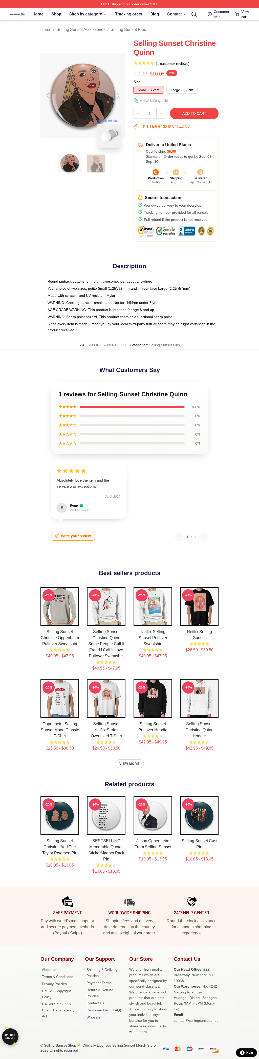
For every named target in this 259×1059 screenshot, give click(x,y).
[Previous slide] (48, 95)
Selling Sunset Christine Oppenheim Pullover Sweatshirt (60, 638)
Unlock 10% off (10, 1036)
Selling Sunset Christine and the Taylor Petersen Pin (59, 847)
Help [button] (249, 1052)
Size (137, 82)
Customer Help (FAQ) (104, 1010)
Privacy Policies (54, 984)
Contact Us (95, 1003)
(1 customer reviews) (172, 64)
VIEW (59, 621)
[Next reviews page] (203, 536)
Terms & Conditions (57, 977)
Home (45, 29)
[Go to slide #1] (70, 163)
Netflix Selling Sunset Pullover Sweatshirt (153, 638)
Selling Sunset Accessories (80, 29)
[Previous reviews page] (179, 536)
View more (129, 764)
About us (49, 970)
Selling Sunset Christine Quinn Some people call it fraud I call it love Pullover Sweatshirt (106, 644)
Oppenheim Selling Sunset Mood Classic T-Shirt (60, 730)
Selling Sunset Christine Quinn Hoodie (199, 730)
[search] (194, 14)
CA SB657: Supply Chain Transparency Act (58, 1010)
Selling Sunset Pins (128, 29)
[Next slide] (117, 95)
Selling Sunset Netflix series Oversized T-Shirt (106, 730)
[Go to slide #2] (96, 163)
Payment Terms (99, 983)
